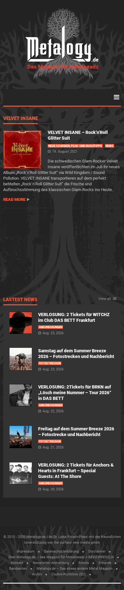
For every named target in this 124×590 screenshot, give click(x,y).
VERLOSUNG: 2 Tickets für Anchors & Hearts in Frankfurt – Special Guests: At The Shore (76, 470)
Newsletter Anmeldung (51, 563)
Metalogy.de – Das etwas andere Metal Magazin (75, 569)
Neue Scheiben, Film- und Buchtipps (75, 146)
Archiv (37, 574)
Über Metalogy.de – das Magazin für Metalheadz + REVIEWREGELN (61, 557)
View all (105, 299)
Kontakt (17, 563)
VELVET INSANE (20, 118)
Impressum (26, 551)
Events (84, 563)
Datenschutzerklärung (61, 551)
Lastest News (20, 299)
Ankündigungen (50, 327)
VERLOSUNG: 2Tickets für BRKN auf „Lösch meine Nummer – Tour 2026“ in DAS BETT (74, 392)
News (110, 146)
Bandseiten (18, 569)
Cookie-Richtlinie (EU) (69, 574)
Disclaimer (97, 551)
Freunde (105, 563)
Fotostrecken (50, 363)
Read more (14, 199)
